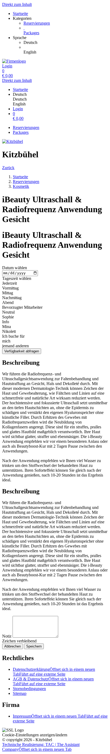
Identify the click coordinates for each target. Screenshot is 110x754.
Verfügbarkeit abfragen (21, 351)
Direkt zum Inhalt (17, 4)
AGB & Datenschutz (53, 681)
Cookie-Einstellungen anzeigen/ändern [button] (34, 735)
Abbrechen (12, 646)
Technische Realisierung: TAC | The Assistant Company (41, 747)
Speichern (34, 646)
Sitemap (19, 693)
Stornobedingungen (29, 688)
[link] (65, 42)
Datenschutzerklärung (54, 671)
